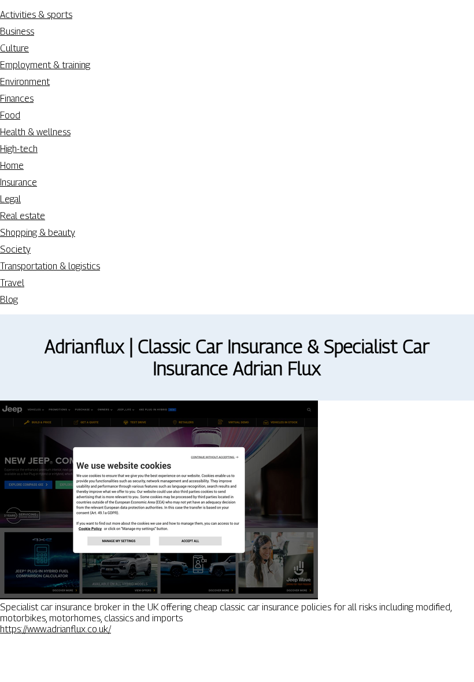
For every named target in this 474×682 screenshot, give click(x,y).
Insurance (18, 182)
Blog (9, 299)
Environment (25, 81)
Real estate (22, 215)
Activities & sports (36, 14)
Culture (14, 48)
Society (15, 249)
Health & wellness (35, 132)
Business (17, 31)
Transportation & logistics (50, 266)
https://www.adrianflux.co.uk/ (55, 629)
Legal (10, 199)
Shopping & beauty (37, 232)
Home (12, 165)
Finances (17, 98)
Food (10, 115)
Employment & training (45, 65)
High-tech (19, 148)
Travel (12, 282)
